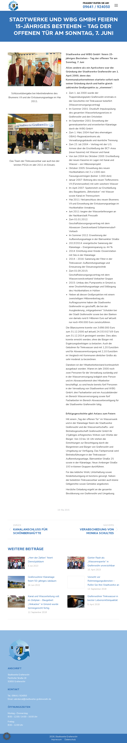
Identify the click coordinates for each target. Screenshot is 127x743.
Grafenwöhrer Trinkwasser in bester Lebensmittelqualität (103, 598)
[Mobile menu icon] (116, 5)
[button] (7, 736)
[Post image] (16, 563)
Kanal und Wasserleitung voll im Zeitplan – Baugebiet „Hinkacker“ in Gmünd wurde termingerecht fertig (43, 602)
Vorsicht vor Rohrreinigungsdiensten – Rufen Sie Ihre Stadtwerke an (103, 581)
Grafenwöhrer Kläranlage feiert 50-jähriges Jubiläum (42, 579)
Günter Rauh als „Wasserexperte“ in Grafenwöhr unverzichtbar (101, 561)
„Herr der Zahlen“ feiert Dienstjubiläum (40, 559)
